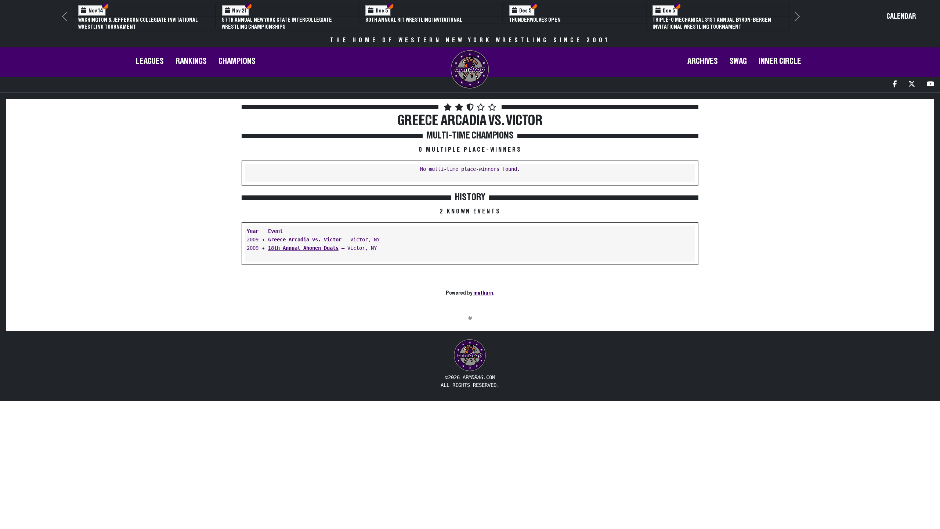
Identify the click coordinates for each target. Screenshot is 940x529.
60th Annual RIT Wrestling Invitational (413, 20)
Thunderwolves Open (535, 20)
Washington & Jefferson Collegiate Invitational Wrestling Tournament (138, 23)
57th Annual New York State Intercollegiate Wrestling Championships (277, 23)
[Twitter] (912, 85)
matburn (483, 293)
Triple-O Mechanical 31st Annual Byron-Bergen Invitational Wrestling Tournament (711, 23)
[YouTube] (930, 85)
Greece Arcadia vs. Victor (304, 239)
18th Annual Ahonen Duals (303, 248)
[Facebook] (895, 85)
